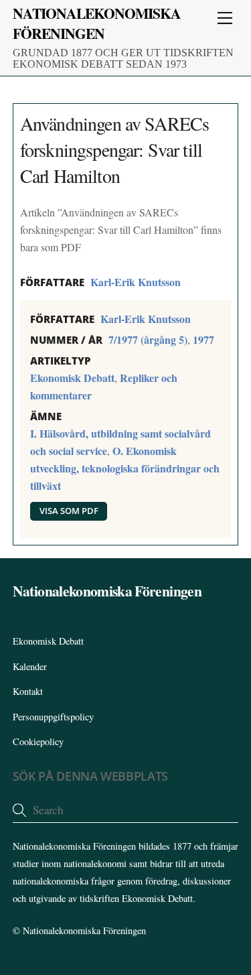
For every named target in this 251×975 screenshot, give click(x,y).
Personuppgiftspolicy (53, 716)
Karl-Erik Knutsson (135, 281)
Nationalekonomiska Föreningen (84, 930)
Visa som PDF (68, 511)
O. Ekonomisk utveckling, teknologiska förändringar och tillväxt (125, 468)
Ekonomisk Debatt (72, 377)
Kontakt (28, 691)
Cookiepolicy (38, 741)
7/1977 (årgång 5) (147, 339)
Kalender (30, 666)
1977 (203, 339)
